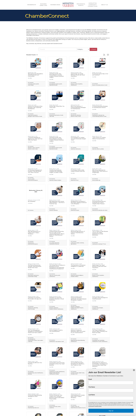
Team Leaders (40, 340)
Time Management (31, 339)
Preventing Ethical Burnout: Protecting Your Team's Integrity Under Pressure (99, 202)
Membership (31, 4)
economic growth (57, 275)
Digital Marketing (74, 340)
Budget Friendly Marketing (54, 372)
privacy (93, 180)
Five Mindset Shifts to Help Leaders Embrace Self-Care (78, 170)
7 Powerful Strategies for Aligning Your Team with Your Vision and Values (35, 139)
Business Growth (74, 83)
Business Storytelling (96, 85)
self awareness (31, 242)
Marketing (79, 115)
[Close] (134, 370)
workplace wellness (74, 276)
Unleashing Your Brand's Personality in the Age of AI (34, 298)
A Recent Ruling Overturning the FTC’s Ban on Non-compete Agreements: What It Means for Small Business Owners (56, 234)
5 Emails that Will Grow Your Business (35, 363)
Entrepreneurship (52, 115)
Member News (55, 4)
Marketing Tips (73, 115)
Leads (35, 372)
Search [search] (94, 49)
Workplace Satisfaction (53, 307)
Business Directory (43, 4)
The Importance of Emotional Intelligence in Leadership (78, 265)
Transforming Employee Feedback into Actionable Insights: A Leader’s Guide (55, 171)
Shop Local (36, 407)
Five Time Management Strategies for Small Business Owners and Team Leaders (35, 331)
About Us (104, 4)
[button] (104, 55)
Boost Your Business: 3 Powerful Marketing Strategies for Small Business (78, 107)
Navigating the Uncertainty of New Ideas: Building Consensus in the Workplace (79, 202)
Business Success (82, 407)
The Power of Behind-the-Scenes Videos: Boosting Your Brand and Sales (99, 331)
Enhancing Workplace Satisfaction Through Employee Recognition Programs (78, 299)
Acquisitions (80, 83)
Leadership (30, 341)
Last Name (91, 394)
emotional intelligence (79, 275)
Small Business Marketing (33, 307)
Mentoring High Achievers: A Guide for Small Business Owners (78, 232)
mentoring (82, 242)
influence (98, 148)
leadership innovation (53, 85)
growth (33, 178)
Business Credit (61, 341)
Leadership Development (32, 115)
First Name (91, 387)
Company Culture (74, 406)
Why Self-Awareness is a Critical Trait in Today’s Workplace (34, 232)
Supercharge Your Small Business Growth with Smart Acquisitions (78, 75)
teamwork (51, 210)
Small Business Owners (32, 340)
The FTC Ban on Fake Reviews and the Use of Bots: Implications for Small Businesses (100, 233)
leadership (73, 148)
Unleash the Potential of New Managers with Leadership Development (35, 107)
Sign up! (111, 411)
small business (78, 148)
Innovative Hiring (95, 307)
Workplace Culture (31, 116)
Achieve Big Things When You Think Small (56, 107)
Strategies (101, 307)
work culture (105, 210)
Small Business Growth (96, 341)
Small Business (74, 85)
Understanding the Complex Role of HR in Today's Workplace (78, 396)
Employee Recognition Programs (77, 307)
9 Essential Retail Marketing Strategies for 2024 (35, 395)
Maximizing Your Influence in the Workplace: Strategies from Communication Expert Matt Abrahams (100, 364)
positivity (102, 148)
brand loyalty (30, 275)
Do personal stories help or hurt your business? (100, 74)
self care (76, 180)
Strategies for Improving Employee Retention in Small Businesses (56, 299)
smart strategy (31, 85)
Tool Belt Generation (75, 372)
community (30, 83)
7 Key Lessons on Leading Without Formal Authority (99, 138)
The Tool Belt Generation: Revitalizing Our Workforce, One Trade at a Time (77, 364)
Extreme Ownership (53, 406)
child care (51, 275)
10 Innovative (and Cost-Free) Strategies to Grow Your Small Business (56, 364)
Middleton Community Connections (92, 4)
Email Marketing (31, 372)
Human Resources (74, 407)
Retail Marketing (31, 407)
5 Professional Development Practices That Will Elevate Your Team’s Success (35, 171)
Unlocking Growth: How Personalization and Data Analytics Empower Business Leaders (56, 75)
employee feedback (57, 180)
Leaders (59, 406)
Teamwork (37, 147)
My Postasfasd (31, 201)
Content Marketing (95, 116)
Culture (36, 148)
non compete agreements (54, 242)
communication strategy (32, 276)
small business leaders (75, 242)
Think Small (51, 116)
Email (90, 379)
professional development (33, 180)
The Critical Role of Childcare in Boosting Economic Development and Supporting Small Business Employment (57, 266)
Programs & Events (81, 4)
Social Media (101, 340)
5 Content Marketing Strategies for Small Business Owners (100, 107)
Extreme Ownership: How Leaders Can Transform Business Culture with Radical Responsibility (56, 396)
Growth (79, 116)
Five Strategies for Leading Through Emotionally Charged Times (78, 139)
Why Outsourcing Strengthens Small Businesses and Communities (35, 75)
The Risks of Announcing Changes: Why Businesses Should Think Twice (34, 266)
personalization (52, 83)
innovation (77, 210)
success (29, 178)
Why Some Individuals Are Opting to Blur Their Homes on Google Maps (100, 171)
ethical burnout (95, 210)
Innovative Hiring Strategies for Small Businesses (100, 298)
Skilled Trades (81, 372)
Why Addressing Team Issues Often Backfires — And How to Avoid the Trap (56, 202)
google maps (97, 180)
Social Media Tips (95, 340)
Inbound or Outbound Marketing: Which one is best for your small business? (78, 331)
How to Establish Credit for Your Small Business (56, 331)
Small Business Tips (53, 341)
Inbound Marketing (81, 340)
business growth (35, 83)
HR (78, 406)
